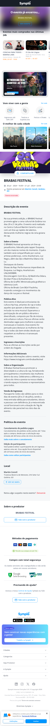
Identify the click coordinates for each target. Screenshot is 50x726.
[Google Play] (29, 620)
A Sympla (7, 669)
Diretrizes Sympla (24, 706)
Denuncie (41, 493)
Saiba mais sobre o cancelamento (18, 439)
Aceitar (36, 721)
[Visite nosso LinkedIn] (16, 684)
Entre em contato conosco (31, 700)
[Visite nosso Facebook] (33, 684)
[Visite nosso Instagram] (22, 684)
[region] (25, 718)
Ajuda (5, 675)
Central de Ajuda (25, 591)
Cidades (6, 650)
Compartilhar (27, 173)
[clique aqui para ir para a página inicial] (25, 3)
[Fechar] (47, 713)
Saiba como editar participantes (17, 455)
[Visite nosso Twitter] (27, 684)
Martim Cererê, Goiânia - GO (26, 190)
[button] (7, 715)
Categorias (7, 656)
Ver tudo (44, 103)
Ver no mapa (14, 482)
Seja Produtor (9, 663)
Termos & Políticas (29, 716)
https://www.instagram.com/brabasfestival (23, 359)
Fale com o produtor (26, 520)
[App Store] (18, 620)
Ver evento (25, 24)
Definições (13, 721)
